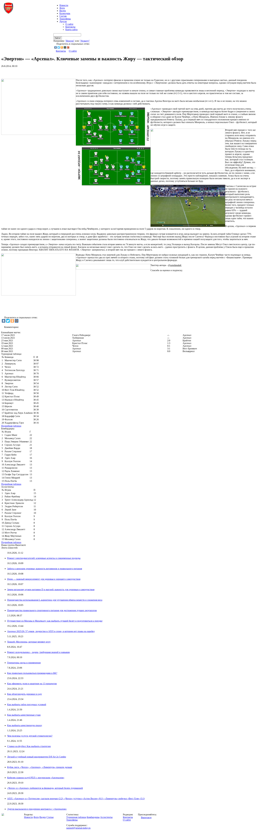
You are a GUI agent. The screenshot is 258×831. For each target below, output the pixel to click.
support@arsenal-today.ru (78, 828)
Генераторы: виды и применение (24, 662)
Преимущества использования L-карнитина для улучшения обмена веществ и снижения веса (54, 600)
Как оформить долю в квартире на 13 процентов (32, 683)
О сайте (69, 24)
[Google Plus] (68, 47)
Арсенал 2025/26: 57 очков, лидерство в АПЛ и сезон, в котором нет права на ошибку (51, 631)
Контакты (70, 27)
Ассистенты (106, 817)
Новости (28, 817)
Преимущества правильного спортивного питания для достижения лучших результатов (52, 610)
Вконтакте (146, 817)
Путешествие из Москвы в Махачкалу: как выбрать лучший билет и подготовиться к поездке (54, 621)
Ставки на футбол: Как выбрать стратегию (29, 746)
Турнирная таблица (76, 817)
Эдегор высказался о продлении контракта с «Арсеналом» (37, 809)
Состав (63, 16)
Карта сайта (71, 29)
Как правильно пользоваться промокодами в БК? (32, 673)
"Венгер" (70, 41)
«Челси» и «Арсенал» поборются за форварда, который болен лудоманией (45, 788)
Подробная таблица (11, 426)
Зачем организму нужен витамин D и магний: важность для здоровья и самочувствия (50, 589)
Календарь (64, 13)
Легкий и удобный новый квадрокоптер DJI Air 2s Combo (36, 756)
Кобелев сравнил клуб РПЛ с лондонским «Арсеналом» (35, 777)
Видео (62, 10)
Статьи (50, 817)
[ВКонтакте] (55, 47)
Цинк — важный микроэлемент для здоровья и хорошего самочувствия (43, 579)
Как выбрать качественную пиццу (24, 725)
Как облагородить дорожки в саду (24, 694)
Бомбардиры (93, 817)
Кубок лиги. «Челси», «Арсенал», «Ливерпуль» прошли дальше (39, 767)
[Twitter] (58, 47)
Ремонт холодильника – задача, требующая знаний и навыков (38, 652)
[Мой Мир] (65, 47)
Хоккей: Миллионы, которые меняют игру (29, 641)
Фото (62, 8)
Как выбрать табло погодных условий (26, 704)
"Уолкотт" (85, 41)
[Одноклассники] (61, 47)
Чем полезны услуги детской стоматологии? (29, 736)
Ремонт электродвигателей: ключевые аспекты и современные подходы (43, 558)
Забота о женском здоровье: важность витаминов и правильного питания (44, 568)
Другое (63, 21)
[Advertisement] (36, 71)
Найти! (58, 38)
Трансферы (65, 18)
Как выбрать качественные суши (24, 715)
